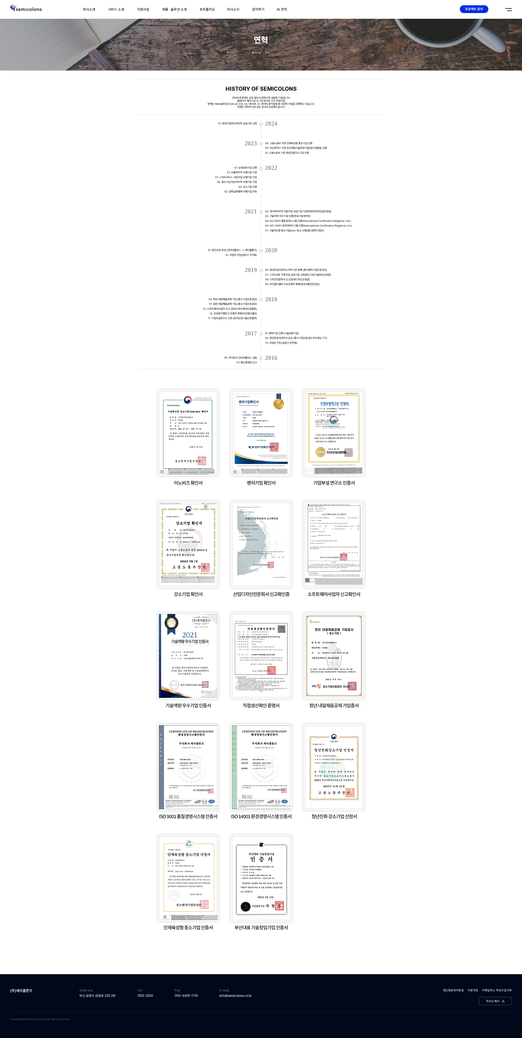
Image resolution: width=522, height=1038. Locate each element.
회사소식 (233, 9)
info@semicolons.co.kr (235, 996)
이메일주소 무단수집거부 (497, 990)
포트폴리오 (207, 9)
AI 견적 (282, 9)
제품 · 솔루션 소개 (174, 9)
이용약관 (473, 990)
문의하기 (258, 9)
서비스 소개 (116, 9)
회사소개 (89, 9)
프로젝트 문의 (474, 9)
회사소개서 (492, 1001)
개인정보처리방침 (453, 990)
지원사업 (143, 9)
